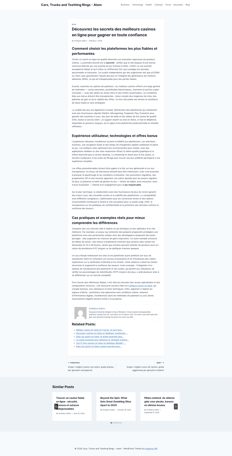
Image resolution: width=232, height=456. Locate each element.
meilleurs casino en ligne (140, 285)
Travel (168, 5)
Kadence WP (151, 448)
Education (178, 5)
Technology (137, 5)
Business (125, 5)
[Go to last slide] (56, 406)
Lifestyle (158, 5)
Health (148, 5)
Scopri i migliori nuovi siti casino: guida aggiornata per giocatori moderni (145, 366)
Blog (188, 5)
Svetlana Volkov (80, 41)
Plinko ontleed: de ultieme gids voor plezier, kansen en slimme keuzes (159, 401)
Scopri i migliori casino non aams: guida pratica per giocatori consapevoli (91, 366)
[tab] (111, 422)
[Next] (176, 406)
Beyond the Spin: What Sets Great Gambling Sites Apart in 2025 (115, 401)
